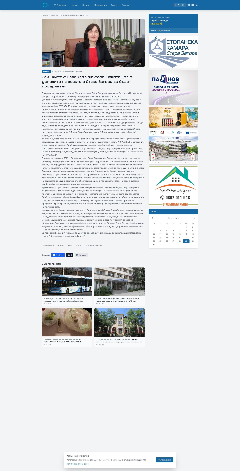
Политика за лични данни (78, 464)
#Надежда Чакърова (94, 245)
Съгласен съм (164, 460)
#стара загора (49, 245)
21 (180, 237)
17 (154, 237)
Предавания (100, 5)
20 (173, 237)
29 (186, 241)
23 (193, 237)
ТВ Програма (60, 5)
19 (167, 237)
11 (160, 234)
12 (167, 234)
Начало (74, 5)
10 (154, 234)
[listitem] (180, 5)
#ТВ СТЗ (61, 245)
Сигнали (126, 5)
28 (180, 241)
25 (160, 241)
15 (186, 234)
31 (154, 244)
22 (186, 237)
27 (173, 241)
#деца (70, 245)
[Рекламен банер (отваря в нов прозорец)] (173, 52)
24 (154, 241)
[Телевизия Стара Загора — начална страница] (45, 5)
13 (173, 234)
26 (167, 241)
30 (193, 241)
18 (160, 237)
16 (193, 234)
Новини (86, 5)
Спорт (114, 5)
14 (180, 234)
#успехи (79, 245)
